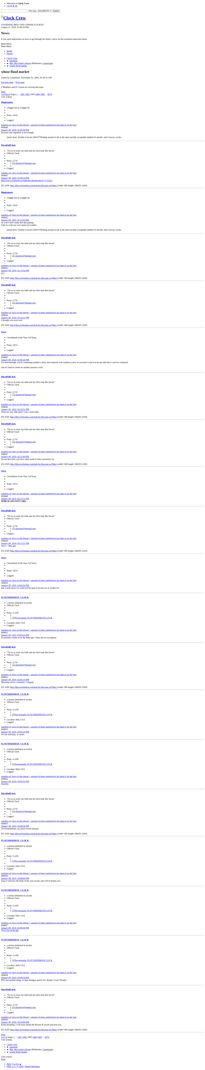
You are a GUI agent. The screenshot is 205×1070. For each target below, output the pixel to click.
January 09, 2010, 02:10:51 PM (15, 409)
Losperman (47, 63)
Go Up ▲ (17, 1064)
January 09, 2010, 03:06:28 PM (15, 826)
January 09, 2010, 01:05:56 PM (15, 130)
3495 (42, 94)
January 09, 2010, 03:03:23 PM (15, 635)
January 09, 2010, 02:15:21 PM (15, 543)
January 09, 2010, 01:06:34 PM (15, 178)
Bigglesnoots (7, 102)
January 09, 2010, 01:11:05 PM (15, 220)
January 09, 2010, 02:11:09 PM (15, 456)
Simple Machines (32, 1066)
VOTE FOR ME (11, 930)
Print (3, 92)
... (19, 94)
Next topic (20, 82)
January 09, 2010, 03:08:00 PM (15, 878)
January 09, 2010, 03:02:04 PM (15, 585)
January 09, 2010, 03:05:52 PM (15, 781)
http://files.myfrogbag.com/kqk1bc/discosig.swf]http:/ (33, 185)
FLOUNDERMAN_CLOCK (15, 597)
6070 (50, 94)
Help (9, 1064)
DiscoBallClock (8, 145)
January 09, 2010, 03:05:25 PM (15, 732)
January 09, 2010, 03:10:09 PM (15, 1022)
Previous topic (7, 82)
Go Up (4, 1037)
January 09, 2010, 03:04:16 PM (15, 679)
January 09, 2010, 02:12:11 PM (15, 498)
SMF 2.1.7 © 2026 (15, 1066)
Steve (3, 332)
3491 (22, 94)
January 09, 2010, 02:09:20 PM (15, 360)
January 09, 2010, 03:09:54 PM (15, 977)
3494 (37, 94)
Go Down (5, 94)
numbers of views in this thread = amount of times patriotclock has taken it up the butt (38, 125)
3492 (27, 94)
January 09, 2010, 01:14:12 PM (15, 317)
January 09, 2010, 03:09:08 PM (15, 928)
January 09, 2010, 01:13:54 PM (15, 270)
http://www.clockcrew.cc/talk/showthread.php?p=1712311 (26, 180)
